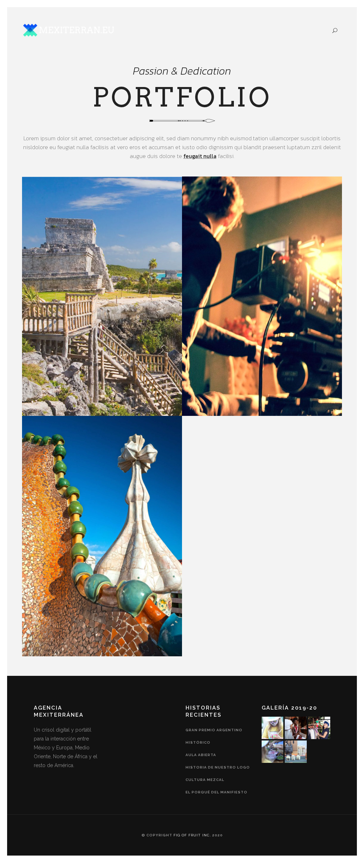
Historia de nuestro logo (218, 767)
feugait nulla (199, 156)
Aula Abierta (201, 755)
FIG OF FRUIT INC (191, 835)
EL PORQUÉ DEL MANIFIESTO (216, 792)
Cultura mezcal (205, 780)
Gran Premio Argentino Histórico (214, 736)
